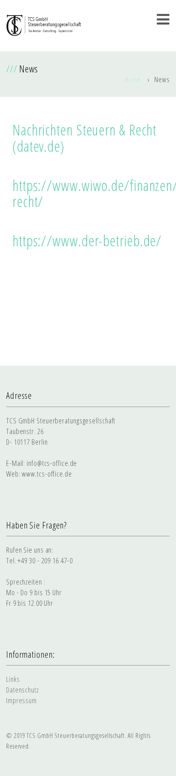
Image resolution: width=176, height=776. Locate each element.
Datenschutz (22, 690)
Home (133, 79)
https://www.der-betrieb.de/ (87, 241)
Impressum (21, 700)
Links (13, 679)
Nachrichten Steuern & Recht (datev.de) (84, 138)
